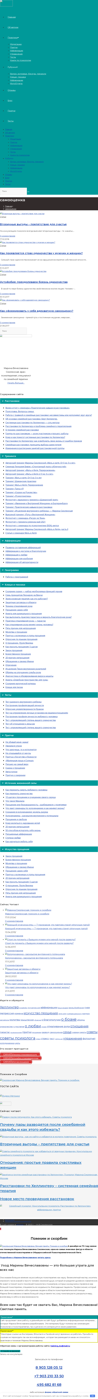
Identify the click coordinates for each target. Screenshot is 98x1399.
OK (92, 1396)
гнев (87, 1007)
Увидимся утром (13, 745)
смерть (82, 1032)
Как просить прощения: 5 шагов (21, 646)
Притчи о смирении (15, 775)
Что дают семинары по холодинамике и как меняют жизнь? (35, 808)
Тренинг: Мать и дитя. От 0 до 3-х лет (23, 477)
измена (18, 1013)
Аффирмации (16, 145)
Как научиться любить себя (19, 841)
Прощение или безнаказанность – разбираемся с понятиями (35, 804)
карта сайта (62, 1014)
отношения (79, 1026)
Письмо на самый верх (16, 764)
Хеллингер (9, 1007)
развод (45, 1032)
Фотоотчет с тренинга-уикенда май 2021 (25, 521)
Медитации (15, 139)
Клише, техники (17, 165)
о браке (69, 1019)
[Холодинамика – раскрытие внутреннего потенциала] (35, 954)
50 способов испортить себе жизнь (23, 830)
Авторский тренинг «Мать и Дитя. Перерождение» (30, 470)
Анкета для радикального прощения (23, 613)
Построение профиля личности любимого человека (31, 716)
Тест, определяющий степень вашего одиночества (30, 720)
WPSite (19, 1224)
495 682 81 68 (49, 1384)
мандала (86, 1014)
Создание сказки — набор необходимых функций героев (33, 591)
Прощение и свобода (16, 819)
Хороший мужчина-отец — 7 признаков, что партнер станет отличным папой (46, 928)
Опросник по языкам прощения (21, 639)
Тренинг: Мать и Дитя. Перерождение (24, 485)
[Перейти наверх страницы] (0, 1229)
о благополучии (51, 1019)
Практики (9, 136)
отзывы (44, 1027)
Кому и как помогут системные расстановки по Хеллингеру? (35, 437)
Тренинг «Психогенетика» (18, 496)
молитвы (15, 1019)
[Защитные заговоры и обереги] (22, 969)
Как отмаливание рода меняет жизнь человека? (29, 624)
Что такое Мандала (14, 801)
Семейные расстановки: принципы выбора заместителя (33, 444)
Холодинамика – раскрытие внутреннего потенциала (31, 815)
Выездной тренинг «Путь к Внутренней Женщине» (30, 514)
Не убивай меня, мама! (16, 742)
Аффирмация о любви (16, 554)
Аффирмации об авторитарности (21, 562)
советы (92, 1032)
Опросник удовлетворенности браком (24, 709)
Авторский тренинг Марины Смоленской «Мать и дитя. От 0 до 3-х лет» (40, 462)
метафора (4, 1020)
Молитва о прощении (16, 632)
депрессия (7, 1013)
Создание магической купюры (20, 683)
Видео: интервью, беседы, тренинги (27, 162)
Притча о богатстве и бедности (20, 756)
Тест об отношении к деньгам (20, 723)
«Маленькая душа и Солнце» (19, 760)
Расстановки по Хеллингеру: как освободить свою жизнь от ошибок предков (43, 441)
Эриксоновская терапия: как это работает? (26, 598)
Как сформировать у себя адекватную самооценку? (36, 310)
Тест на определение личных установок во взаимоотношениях (36, 712)
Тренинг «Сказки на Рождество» (21, 492)
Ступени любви (13, 837)
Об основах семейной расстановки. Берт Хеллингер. (31, 418)
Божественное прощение (18, 654)
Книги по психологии (20, 155)
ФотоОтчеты (16, 171)
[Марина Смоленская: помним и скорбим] (28, 910)
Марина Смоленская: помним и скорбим (27, 914)
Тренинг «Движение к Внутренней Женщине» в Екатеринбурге (36, 503)
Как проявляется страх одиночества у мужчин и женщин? (41, 253)
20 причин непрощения (17, 657)
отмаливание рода (58, 1026)
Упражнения (16, 149)
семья (67, 1032)
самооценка (10, 209)
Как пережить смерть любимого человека (26, 789)
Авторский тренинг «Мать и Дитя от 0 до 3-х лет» (29, 474)
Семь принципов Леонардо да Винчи (24, 595)
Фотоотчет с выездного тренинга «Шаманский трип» (31, 499)
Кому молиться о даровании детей (22, 823)
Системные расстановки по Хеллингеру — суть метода (32, 422)
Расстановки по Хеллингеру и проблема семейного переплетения (38, 426)
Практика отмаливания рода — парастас (25, 620)
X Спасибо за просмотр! (10, 1351)
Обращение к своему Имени (19, 661)
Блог (7, 178)
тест (52, 1038)
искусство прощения (41, 1013)
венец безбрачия (76, 1008)
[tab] (49, 401)
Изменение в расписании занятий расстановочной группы (34, 448)
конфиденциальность (74, 1014)
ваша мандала (63, 1008)
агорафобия (23, 1008)
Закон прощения (13, 650)
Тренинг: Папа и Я (14, 488)
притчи (27, 1032)
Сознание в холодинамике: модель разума (26, 812)
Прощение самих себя (16, 609)
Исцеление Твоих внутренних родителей (25, 668)
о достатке (18, 1026)
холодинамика (7, 1043)
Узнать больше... (15, 383)
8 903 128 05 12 (49, 1367)
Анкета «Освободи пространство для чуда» (26, 679)
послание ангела (16, 1032)
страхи (38, 1039)
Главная (8, 129)
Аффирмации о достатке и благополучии (25, 551)
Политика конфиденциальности (18, 1221)
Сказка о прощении (15, 768)
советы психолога (17, 1038)
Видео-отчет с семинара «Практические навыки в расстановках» (37, 407)
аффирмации (49, 1007)
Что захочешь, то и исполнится (20, 749)
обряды (81, 1020)
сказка (75, 1032)
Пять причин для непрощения (20, 628)
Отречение (10, 665)
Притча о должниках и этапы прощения (25, 635)
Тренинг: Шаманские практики (20, 481)
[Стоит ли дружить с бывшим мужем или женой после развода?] (40, 939)
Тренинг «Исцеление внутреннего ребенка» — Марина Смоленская (39, 510)
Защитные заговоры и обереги (20, 602)
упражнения (72, 1038)
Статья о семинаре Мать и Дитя (21, 533)
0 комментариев (7, 236)
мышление (27, 1019)
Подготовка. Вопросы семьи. (19, 411)
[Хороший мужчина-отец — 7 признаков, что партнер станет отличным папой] (47, 925)
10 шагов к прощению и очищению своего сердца (30, 797)
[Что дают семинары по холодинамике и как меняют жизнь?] (38, 984)
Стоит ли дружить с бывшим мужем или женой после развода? (39, 943)
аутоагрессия (34, 1008)
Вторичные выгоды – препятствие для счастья (33, 224)
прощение (36, 1032)
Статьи (3, 217)
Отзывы (8, 174)
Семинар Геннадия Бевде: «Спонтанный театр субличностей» (35, 466)
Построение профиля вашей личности (24, 705)
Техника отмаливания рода (18, 606)
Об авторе (10, 133)
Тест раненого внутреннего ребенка (23, 701)
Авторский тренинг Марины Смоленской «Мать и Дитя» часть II (36, 529)
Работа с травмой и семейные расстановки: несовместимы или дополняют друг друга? (48, 415)
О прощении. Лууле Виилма (19, 643)
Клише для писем (14, 687)
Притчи (13, 142)
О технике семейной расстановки (22, 429)
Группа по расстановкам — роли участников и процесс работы (36, 433)
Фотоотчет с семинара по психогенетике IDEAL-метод (32, 525)
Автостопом (11, 771)
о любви (33, 1026)
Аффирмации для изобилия (19, 558)
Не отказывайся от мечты (18, 753)
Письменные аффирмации (18, 834)
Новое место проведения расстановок (37, 1199)
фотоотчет (89, 1038)
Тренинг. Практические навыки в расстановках (28, 507)
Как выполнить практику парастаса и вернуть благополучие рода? (38, 617)
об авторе (37, 1020)
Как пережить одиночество (19, 793)
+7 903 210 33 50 (49, 1376)
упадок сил (59, 1039)
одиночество (6, 1026)
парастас (5, 1032)
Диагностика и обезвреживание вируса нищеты (29, 676)
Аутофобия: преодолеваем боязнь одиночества (34, 281)
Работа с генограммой (16, 576)
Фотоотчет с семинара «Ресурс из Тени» (25, 518)
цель (17, 1043)
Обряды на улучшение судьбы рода (23, 672)
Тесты (13, 152)
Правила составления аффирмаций (23, 547)
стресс (45, 1038)
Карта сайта (9, 1220)
